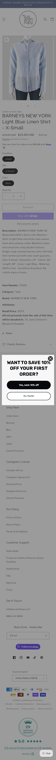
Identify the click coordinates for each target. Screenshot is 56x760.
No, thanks (28, 396)
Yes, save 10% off (29, 385)
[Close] (50, 358)
